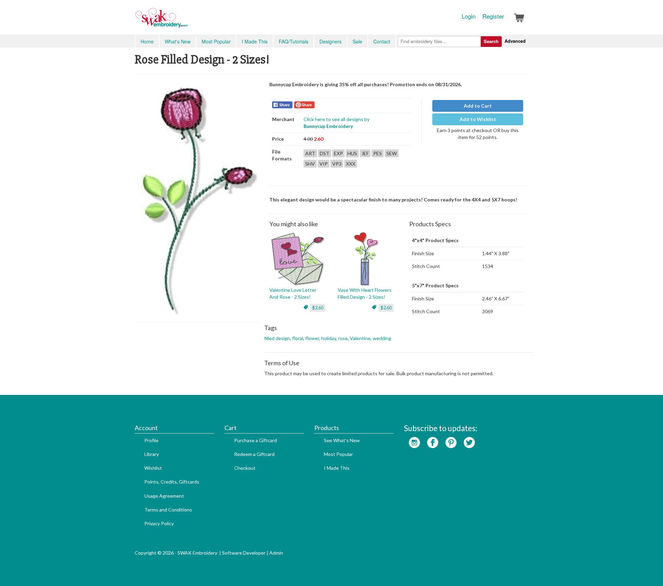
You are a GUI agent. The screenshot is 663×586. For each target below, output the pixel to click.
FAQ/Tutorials (293, 41)
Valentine (360, 338)
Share (284, 105)
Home (147, 41)
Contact (381, 41)
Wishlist (153, 468)
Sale (357, 41)
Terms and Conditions (168, 510)
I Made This (255, 41)
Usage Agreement (164, 496)
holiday (328, 338)
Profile (151, 440)
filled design (277, 338)
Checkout (245, 468)
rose (343, 338)
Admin (276, 553)
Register (493, 16)
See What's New (342, 440)
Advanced (515, 41)
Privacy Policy (159, 523)
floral (297, 338)
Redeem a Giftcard (254, 454)
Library (151, 454)
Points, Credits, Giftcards (171, 482)
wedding (382, 338)
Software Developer (244, 553)
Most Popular (216, 41)
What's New (178, 41)
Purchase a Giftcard (255, 440)
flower (312, 338)
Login (468, 16)
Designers (330, 41)
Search (491, 41)
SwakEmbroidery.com (186, 20)
